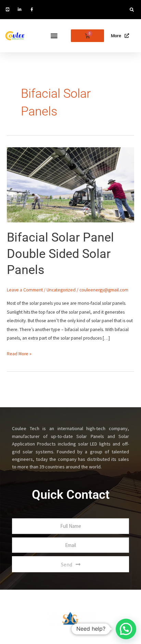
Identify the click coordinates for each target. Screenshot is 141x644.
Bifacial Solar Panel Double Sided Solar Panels (60, 253)
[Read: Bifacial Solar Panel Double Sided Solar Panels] (70, 184)
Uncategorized (61, 290)
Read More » (19, 353)
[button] (132, 10)
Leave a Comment (25, 290)
